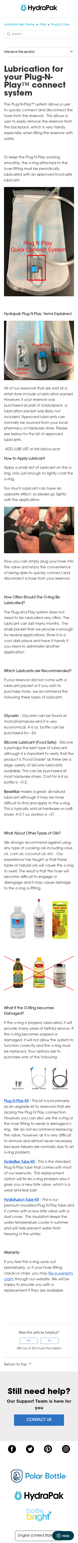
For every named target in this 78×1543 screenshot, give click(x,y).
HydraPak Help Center (19, 24)
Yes (28, 1341)
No (49, 1341)
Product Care (60, 24)
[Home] (39, 7)
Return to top (16, 1365)
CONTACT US (39, 1420)
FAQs (43, 24)
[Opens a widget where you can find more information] (44, 1536)
